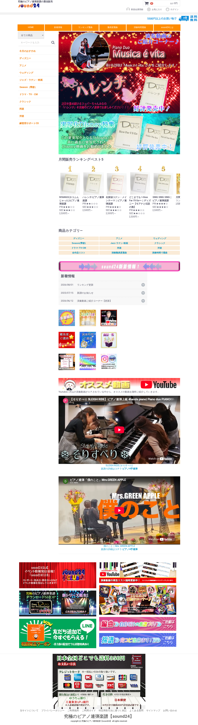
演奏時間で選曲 (159, 252)
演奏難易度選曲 (119, 252)
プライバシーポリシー (53, 710)
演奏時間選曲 (140, 27)
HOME (31, 27)
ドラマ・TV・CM (28, 94)
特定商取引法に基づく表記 (113, 710)
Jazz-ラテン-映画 (119, 243)
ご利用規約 (73, 710)
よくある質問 (136, 710)
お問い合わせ (170, 710)
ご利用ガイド (89, 710)
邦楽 (21, 108)
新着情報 (58, 27)
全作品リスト (78, 252)
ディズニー (25, 58)
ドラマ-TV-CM (78, 248)
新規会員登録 (137, 9)
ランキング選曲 (85, 27)
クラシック (25, 101)
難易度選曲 (113, 27)
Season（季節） (28, 87)
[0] (146, 3)
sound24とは (167, 27)
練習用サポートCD (29, 123)
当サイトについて (29, 710)
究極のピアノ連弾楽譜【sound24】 (99, 716)
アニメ (22, 65)
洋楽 (21, 116)
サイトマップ (153, 710)
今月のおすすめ (27, 51)
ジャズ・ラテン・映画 (31, 80)
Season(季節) (79, 243)
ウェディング (26, 72)
